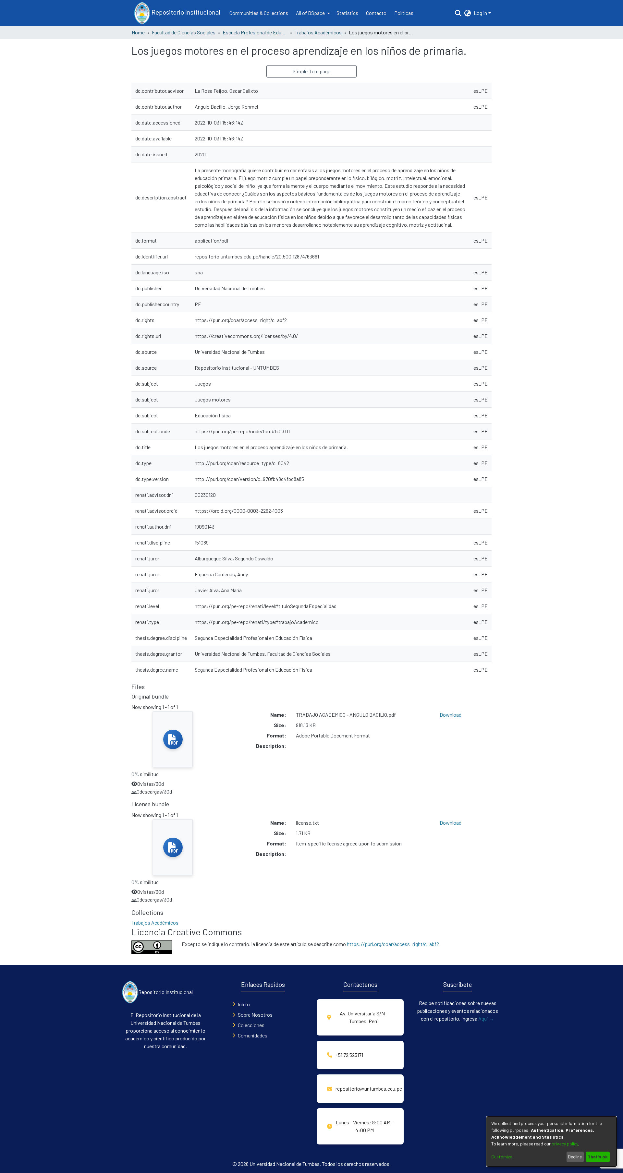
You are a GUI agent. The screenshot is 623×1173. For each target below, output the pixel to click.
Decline (575, 1156)
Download (450, 715)
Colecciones (251, 1025)
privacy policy (565, 1143)
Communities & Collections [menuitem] (258, 13)
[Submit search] (458, 13)
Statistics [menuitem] (347, 13)
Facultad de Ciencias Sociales (183, 32)
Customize (501, 1156)
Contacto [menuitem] (376, 13)
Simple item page (311, 71)
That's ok (598, 1156)
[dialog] (552, 1142)
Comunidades (252, 1035)
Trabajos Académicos (318, 32)
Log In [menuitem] (480, 13)
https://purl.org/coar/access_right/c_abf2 (393, 944)
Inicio (244, 1004)
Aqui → (486, 1018)
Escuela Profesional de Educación (255, 32)
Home (138, 32)
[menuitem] (312, 13)
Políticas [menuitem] (403, 13)
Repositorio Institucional (185, 12)
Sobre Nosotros (255, 1014)
